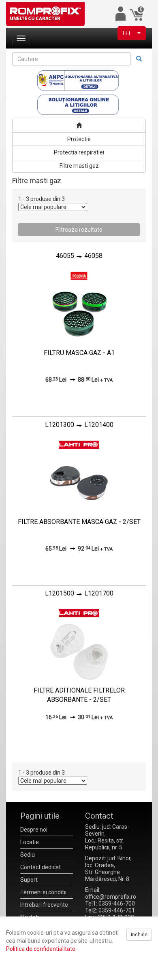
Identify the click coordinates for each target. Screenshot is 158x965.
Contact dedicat (40, 867)
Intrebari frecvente (44, 905)
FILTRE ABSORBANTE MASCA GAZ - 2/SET (79, 522)
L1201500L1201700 (79, 593)
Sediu (27, 854)
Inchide (139, 935)
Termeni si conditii (43, 892)
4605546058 (79, 256)
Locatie (29, 842)
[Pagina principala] (79, 126)
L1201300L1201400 (79, 425)
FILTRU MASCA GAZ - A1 (79, 353)
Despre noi (33, 829)
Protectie (79, 139)
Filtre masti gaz (79, 166)
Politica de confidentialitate (40, 949)
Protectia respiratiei (79, 152)
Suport (29, 879)
